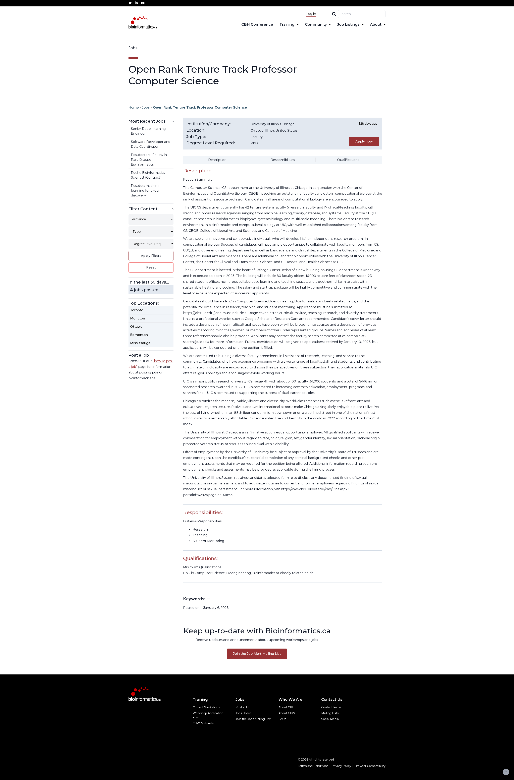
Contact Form (331, 707)
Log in (311, 14)
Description (217, 160)
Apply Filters (151, 256)
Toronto (136, 310)
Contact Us (331, 699)
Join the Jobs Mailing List (253, 719)
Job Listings (348, 24)
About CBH (286, 707)
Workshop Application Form (208, 715)
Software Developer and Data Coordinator (150, 144)
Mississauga (140, 343)
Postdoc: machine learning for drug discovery (145, 190)
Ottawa (136, 326)
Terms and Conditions (313, 766)
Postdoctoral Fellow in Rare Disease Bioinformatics (149, 159)
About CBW (286, 713)
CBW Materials (203, 723)
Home (133, 107)
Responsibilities (283, 160)
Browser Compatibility (370, 766)
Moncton (137, 318)
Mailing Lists (330, 713)
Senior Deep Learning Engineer (148, 131)
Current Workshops (206, 707)
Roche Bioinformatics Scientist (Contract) (148, 175)
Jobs (146, 107)
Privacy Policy (341, 766)
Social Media (330, 719)
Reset (151, 267)
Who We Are (290, 699)
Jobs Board (243, 713)
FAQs (282, 719)
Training (287, 24)
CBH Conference (257, 24)
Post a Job (243, 707)
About (375, 24)
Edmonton (139, 335)
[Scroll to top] (506, 772)
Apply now (364, 141)
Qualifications (348, 160)
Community (316, 24)
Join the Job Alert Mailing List (257, 654)
